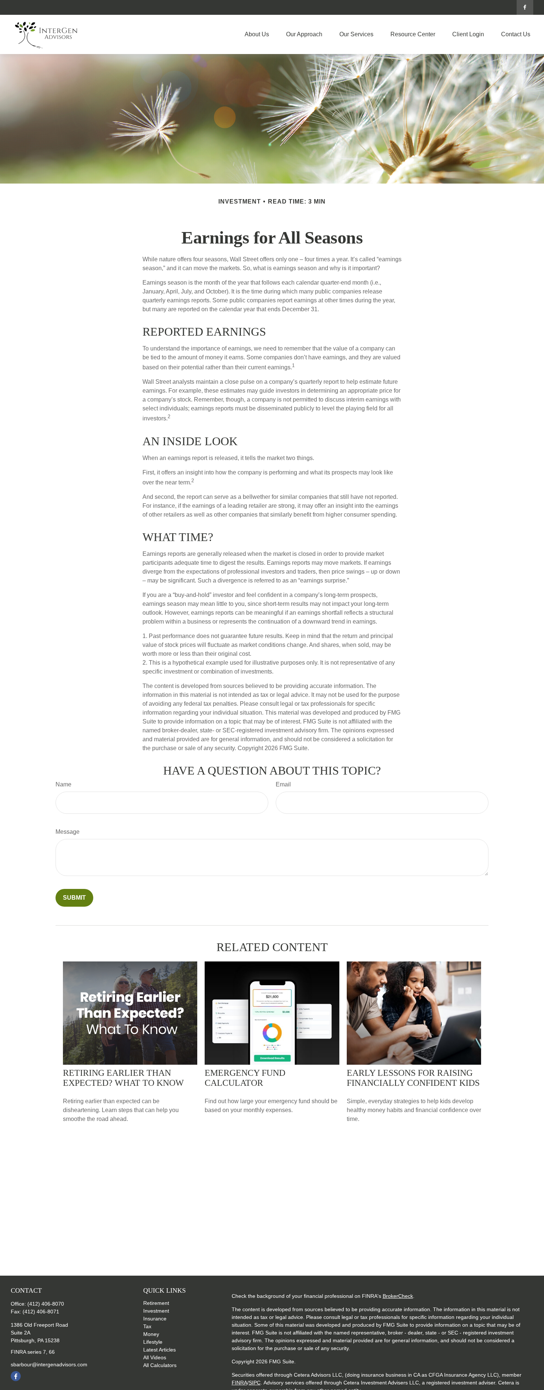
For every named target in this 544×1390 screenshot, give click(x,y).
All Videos (154, 1357)
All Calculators (160, 1365)
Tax (147, 1326)
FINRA (239, 1383)
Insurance (155, 1319)
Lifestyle (152, 1342)
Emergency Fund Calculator (245, 1078)
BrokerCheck (398, 1296)
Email (283, 784)
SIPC (255, 1383)
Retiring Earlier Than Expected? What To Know (123, 1078)
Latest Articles (159, 1350)
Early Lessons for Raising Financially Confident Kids (413, 1078)
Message (68, 832)
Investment (156, 1311)
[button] (257, 34)
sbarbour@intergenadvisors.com (49, 1364)
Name (63, 784)
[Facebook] (525, 7)
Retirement (156, 1303)
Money (151, 1334)
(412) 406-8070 (45, 1304)
